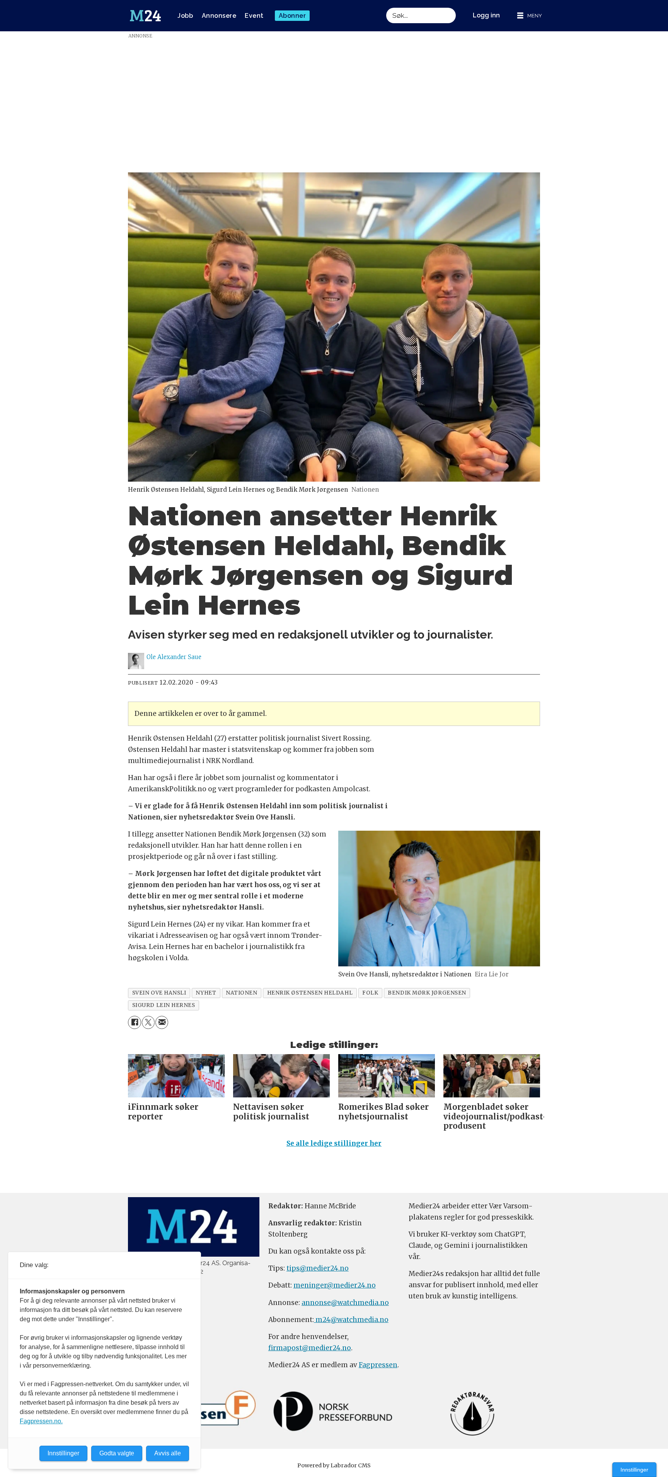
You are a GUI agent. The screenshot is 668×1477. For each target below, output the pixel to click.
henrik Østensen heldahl (310, 993)
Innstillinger (634, 1470)
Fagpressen (378, 1365)
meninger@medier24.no (334, 1285)
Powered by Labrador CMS (334, 1465)
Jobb (185, 15)
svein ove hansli (159, 993)
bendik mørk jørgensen (427, 993)
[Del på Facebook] (134, 1022)
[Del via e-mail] (161, 1022)
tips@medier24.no (317, 1268)
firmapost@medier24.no (309, 1348)
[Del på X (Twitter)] (148, 1022)
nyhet (206, 993)
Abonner (292, 15)
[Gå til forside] (145, 16)
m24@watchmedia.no (351, 1319)
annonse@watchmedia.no (345, 1302)
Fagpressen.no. (41, 1421)
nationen (241, 993)
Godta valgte (116, 1453)
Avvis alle (167, 1453)
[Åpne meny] (529, 15)
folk (370, 993)
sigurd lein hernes (163, 1005)
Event (254, 15)
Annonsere (219, 15)
